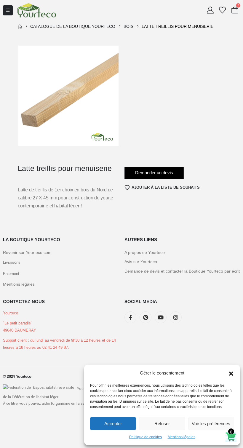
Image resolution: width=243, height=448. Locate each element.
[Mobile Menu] (8, 10)
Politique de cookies (145, 437)
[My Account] (210, 10)
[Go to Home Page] (20, 26)
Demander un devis (154, 172)
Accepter (113, 423)
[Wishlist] (222, 10)
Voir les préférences (211, 423)
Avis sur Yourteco (140, 261)
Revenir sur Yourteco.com (27, 252)
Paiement (11, 274)
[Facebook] (130, 317)
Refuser (162, 423)
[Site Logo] (36, 10)
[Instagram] (176, 317)
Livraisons (11, 262)
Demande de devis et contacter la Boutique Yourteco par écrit (182, 271)
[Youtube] (161, 317)
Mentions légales (181, 437)
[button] (231, 373)
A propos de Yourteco (144, 252)
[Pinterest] (145, 317)
